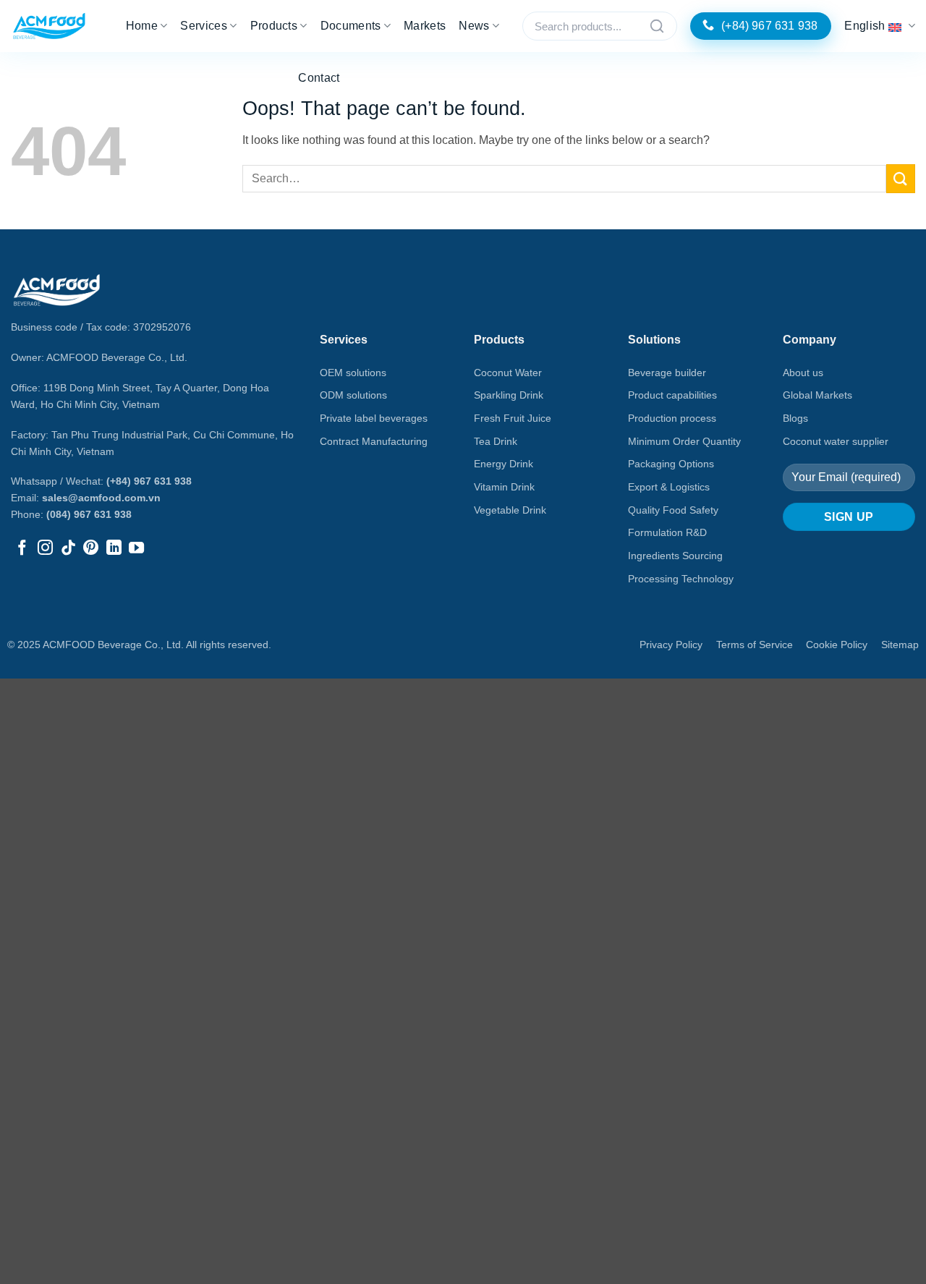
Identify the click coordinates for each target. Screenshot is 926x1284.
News (474, 26)
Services (203, 26)
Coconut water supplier (835, 441)
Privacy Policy (671, 644)
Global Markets (817, 395)
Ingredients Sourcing (675, 555)
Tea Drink (495, 441)
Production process (672, 418)
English (864, 26)
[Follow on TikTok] (68, 548)
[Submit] (900, 178)
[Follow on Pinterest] (90, 548)
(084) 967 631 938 (89, 514)
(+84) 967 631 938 (149, 481)
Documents (350, 26)
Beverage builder (667, 372)
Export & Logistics (669, 487)
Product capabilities (672, 395)
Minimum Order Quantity (684, 441)
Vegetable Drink (510, 510)
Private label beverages (374, 418)
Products (274, 26)
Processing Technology (681, 578)
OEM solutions (353, 372)
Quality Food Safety (673, 510)
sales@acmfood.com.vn (101, 497)
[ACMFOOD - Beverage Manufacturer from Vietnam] (49, 26)
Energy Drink (503, 463)
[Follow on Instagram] (45, 548)
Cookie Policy (836, 644)
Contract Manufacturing (374, 441)
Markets (425, 26)
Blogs (795, 418)
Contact (318, 78)
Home (142, 26)
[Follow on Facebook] (22, 548)
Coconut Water (508, 372)
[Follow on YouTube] (136, 548)
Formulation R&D (667, 532)
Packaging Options (671, 463)
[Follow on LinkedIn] (114, 548)
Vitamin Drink (504, 487)
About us (803, 372)
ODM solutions (353, 395)
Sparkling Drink (508, 395)
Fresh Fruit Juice (512, 418)
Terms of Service (754, 644)
